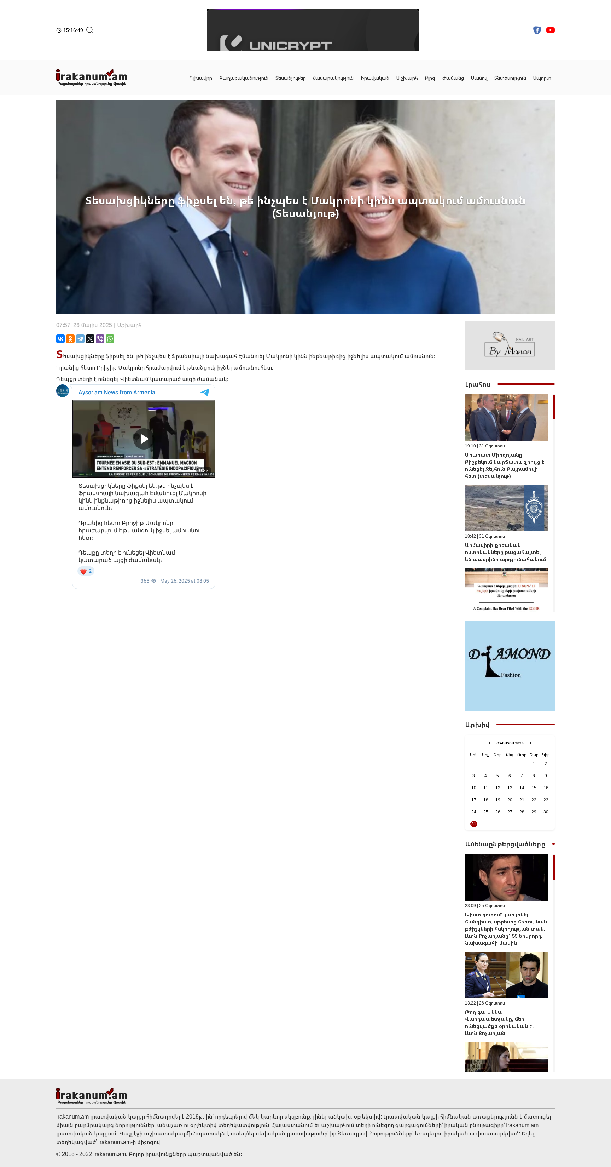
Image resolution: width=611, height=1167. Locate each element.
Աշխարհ (407, 77)
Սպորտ (542, 77)
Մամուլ (479, 77)
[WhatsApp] (110, 338)
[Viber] (100, 338)
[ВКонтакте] (60, 338)
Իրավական (375, 77)
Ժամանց (453, 77)
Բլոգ (430, 77)
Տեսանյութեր (290, 77)
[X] (90, 338)
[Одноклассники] (70, 338)
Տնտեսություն (510, 77)
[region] (510, 503)
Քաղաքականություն (243, 77)
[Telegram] (80, 338)
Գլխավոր (201, 77)
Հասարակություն (333, 77)
